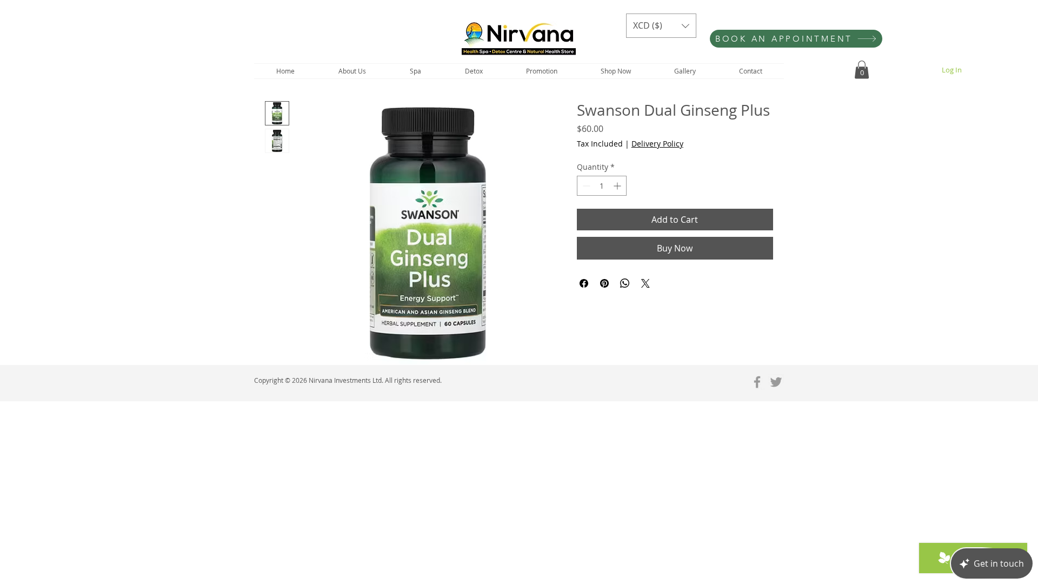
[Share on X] (645, 283)
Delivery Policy (657, 143)
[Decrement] (585, 185)
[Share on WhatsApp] (624, 283)
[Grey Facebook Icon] (757, 382)
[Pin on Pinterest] (604, 283)
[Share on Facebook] (583, 283)
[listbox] (661, 26)
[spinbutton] (601, 185)
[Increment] (618, 185)
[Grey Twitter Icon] (776, 382)
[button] (661, 26)
